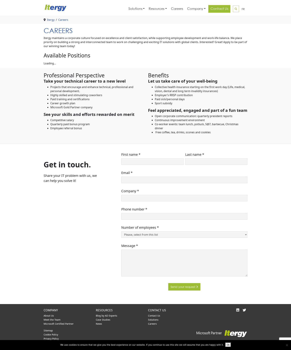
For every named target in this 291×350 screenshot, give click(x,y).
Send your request (183, 287)
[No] (286, 345)
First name (130, 154)
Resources (156, 9)
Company (195, 9)
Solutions (135, 9)
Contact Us (219, 9)
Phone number (134, 209)
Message (129, 245)
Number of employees (140, 227)
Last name (194, 154)
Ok (228, 344)
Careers (177, 9)
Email (127, 172)
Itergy (51, 20)
